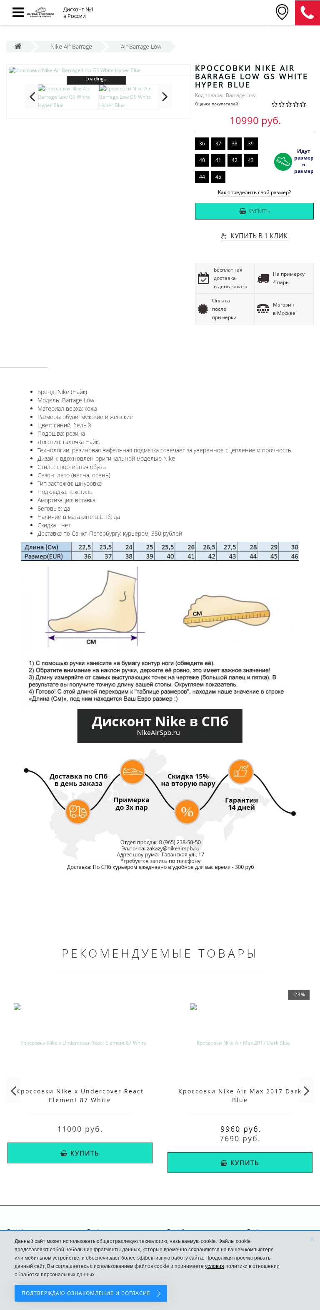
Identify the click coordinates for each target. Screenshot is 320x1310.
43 (251, 160)
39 (251, 143)
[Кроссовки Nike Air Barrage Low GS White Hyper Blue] (98, 70)
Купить (259, 211)
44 (202, 176)
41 (218, 160)
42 (235, 160)
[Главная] (18, 46)
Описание (23, 359)
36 (202, 143)
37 (218, 143)
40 (202, 160)
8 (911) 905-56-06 (307, 12)
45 (218, 176)
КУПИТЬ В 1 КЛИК (259, 235)
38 (235, 143)
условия (214, 1266)
